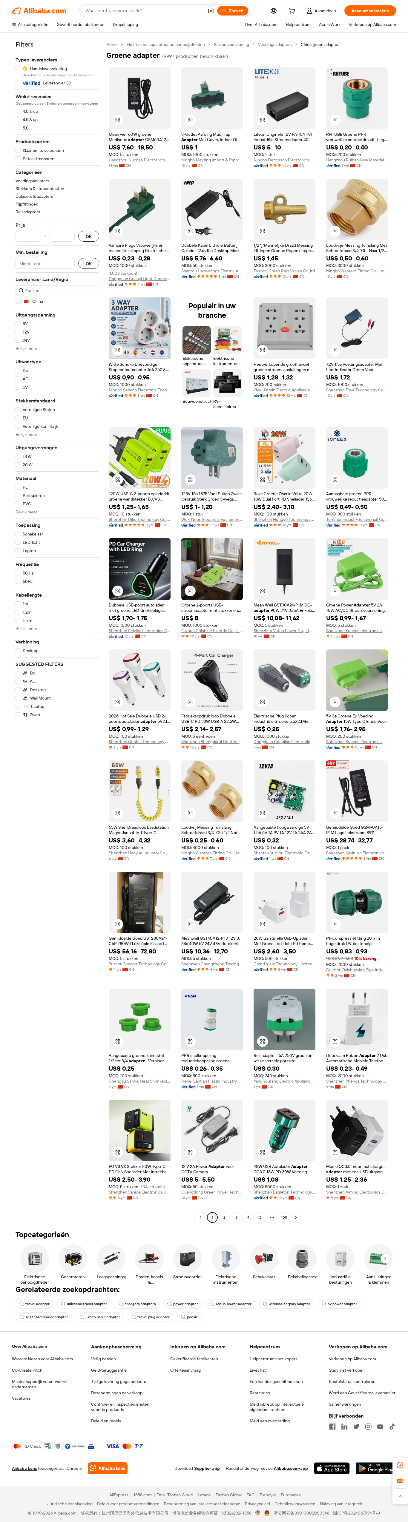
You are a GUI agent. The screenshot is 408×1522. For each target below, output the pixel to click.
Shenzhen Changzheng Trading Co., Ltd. (212, 963)
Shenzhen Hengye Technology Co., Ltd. (284, 519)
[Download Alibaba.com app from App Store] (332, 1468)
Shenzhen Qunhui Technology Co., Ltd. (140, 741)
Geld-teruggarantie (109, 1370)
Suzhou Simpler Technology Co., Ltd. (140, 963)
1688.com (143, 1494)
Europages (291, 1494)
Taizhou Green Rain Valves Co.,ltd (284, 270)
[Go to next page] (296, 1217)
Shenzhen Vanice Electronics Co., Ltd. (140, 1192)
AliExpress (118, 1494)
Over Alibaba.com (29, 1346)
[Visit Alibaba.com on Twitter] (356, 1426)
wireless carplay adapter (289, 1304)
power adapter (185, 1304)
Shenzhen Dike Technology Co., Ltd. (140, 519)
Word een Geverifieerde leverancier (362, 1392)
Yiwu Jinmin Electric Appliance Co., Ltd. (284, 390)
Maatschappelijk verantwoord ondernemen (39, 1384)
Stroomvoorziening (231, 44)
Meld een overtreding (270, 1420)
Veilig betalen (103, 1358)
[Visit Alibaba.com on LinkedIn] (344, 1426)
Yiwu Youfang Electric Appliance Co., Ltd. (284, 1081)
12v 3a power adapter (233, 1304)
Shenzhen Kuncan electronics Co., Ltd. (357, 630)
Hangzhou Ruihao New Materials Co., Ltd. (357, 160)
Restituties (260, 1392)
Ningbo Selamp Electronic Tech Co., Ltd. (140, 390)
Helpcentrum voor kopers (273, 1358)
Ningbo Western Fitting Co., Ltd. (355, 270)
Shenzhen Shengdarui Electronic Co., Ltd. (212, 741)
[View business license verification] (258, 1513)
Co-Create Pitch (27, 1370)
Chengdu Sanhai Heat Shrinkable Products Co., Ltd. (140, 1081)
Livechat (258, 1370)
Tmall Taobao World (175, 1494)
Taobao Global (229, 1494)
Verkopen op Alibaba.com (352, 1358)
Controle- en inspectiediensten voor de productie (120, 1407)
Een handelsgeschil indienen (276, 1381)
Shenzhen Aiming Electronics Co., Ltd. (357, 1192)
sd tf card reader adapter (46, 1317)
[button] (211, 10)
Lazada (204, 1494)
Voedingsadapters (275, 44)
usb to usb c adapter (102, 1317)
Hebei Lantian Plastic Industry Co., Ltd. (212, 1081)
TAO (250, 1494)
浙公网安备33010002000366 (301, 1513)
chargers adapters (140, 1304)
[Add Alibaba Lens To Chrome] (108, 1468)
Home (112, 44)
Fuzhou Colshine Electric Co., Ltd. (212, 630)
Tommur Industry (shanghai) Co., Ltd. (357, 519)
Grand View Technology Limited (283, 963)
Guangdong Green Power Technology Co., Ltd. (212, 1192)
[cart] (293, 11)
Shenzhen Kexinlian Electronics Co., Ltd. (357, 852)
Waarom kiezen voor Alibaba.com (42, 1358)
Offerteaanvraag (185, 1370)
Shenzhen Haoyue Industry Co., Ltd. (140, 852)
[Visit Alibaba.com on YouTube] (380, 1426)
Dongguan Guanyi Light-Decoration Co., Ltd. (140, 278)
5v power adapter (342, 1304)
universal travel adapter (87, 1304)
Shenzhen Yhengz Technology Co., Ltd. (357, 1081)
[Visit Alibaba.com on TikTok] (392, 1426)
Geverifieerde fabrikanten (194, 1358)
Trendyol (268, 1494)
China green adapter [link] (320, 44)
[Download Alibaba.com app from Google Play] (376, 1468)
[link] (400, 1465)
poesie (192, 1317)
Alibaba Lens (24, 1468)
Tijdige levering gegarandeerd (118, 1381)
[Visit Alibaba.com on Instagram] (368, 1426)
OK (89, 236)
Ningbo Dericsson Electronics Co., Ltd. (284, 160)
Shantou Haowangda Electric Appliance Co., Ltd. (212, 270)
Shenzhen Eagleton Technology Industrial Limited (284, 1192)
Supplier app (207, 1468)
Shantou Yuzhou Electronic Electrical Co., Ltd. (284, 852)
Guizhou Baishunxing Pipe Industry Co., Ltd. (357, 969)
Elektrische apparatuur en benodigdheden (166, 44)
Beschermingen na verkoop (116, 1392)
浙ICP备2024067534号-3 (356, 1513)
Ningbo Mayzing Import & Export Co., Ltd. (212, 160)
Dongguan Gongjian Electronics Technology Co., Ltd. (284, 741)
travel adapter (37, 1304)
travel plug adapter (153, 1317)
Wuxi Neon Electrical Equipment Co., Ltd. (212, 519)
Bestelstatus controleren (352, 1381)
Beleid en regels (106, 1420)
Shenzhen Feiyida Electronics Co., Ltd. (140, 630)
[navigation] (57, 631)
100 (284, 1217)
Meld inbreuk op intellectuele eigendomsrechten (277, 1407)
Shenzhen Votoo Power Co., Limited (284, 630)
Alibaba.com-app (291, 1468)
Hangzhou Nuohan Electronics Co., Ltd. (140, 160)
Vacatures (21, 1398)
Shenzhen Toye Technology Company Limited (357, 390)
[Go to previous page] (200, 1217)
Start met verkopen (347, 1370)
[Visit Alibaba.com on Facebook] (332, 1426)
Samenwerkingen (345, 1404)
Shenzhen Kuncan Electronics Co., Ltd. (357, 741)
